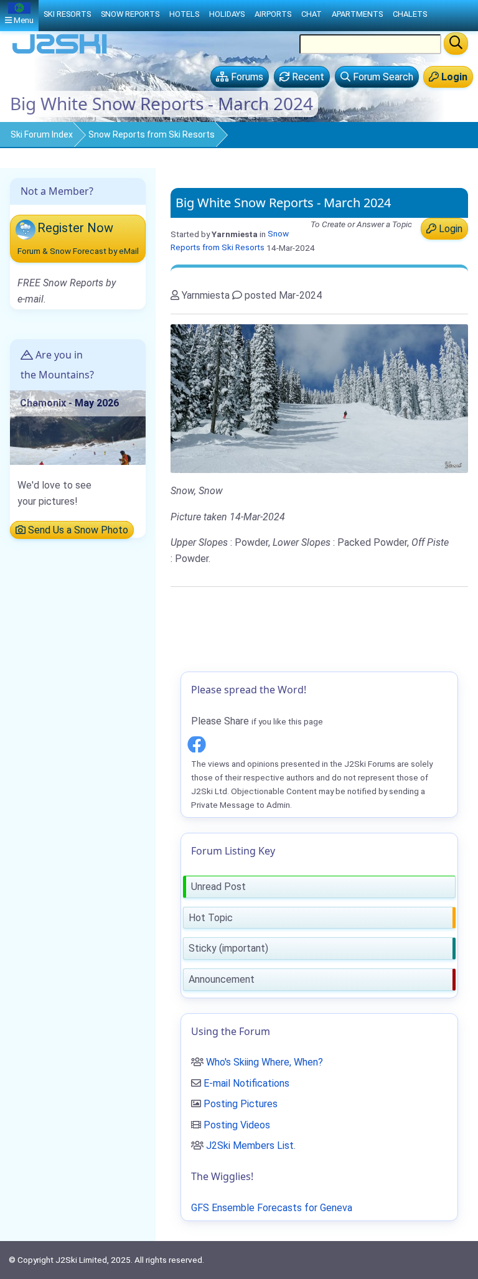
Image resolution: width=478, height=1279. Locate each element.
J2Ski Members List (250, 1145)
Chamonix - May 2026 (69, 403)
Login (449, 229)
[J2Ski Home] (60, 53)
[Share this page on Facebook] (196, 742)
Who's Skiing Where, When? (264, 1062)
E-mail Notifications (246, 1083)
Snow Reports (130, 14)
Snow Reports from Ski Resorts (151, 134)
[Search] (456, 43)
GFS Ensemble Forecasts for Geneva (271, 1208)
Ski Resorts (67, 14)
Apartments (357, 14)
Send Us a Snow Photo (77, 530)
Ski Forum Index (42, 134)
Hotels (184, 14)
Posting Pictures (241, 1104)
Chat (311, 14)
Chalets (410, 14)
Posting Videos (237, 1125)
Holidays (227, 14)
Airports (273, 14)
